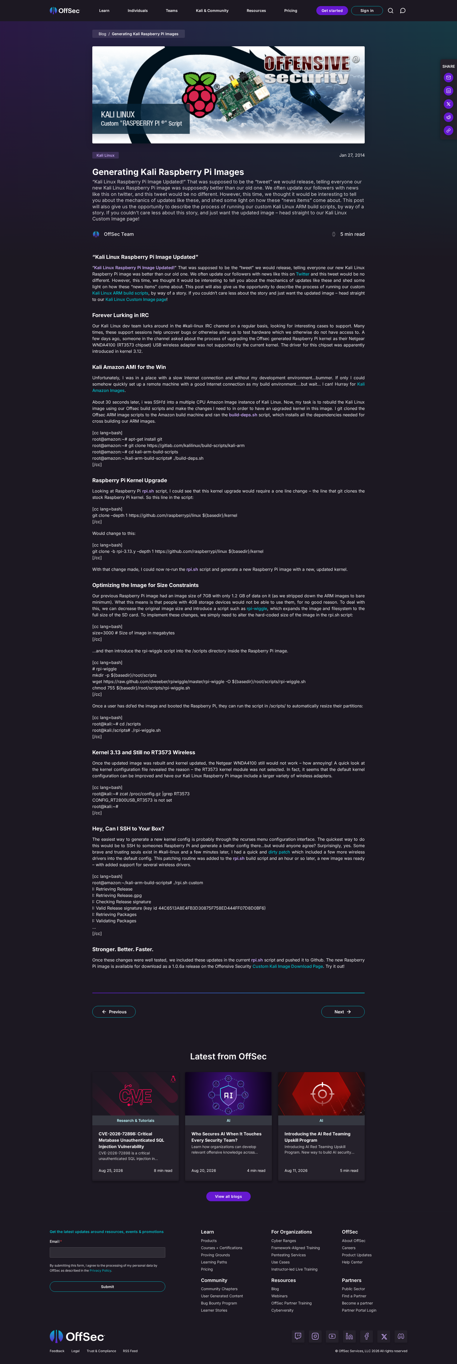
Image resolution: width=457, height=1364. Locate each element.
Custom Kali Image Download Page (288, 966)
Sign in (367, 10)
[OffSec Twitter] (383, 1336)
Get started (332, 10)
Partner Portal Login (359, 1310)
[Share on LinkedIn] (448, 91)
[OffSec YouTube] (332, 1336)
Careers (348, 1247)
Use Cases (280, 1262)
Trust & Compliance (101, 1351)
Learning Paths (214, 1262)
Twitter (302, 274)
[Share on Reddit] (448, 117)
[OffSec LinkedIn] (349, 1336)
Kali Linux (106, 155)
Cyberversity (282, 1310)
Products (209, 1240)
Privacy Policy (100, 1271)
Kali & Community (212, 10)
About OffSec (353, 1240)
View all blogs (228, 1196)
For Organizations (291, 1232)
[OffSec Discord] (401, 1336)
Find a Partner (354, 1296)
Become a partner (357, 1303)
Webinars (279, 1296)
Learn (104, 10)
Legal (75, 1351)
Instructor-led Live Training (294, 1269)
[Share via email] (448, 77)
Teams (172, 10)
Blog (102, 33)
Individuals (138, 10)
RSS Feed (130, 1351)
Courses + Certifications (221, 1247)
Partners (352, 1280)
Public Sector (353, 1288)
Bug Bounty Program (219, 1303)
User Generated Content (222, 1296)
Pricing (290, 10)
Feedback (57, 1351)
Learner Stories (214, 1310)
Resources (256, 10)
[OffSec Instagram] (315, 1336)
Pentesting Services (288, 1255)
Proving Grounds (215, 1255)
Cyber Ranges (283, 1240)
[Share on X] (448, 104)
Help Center (352, 1262)
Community (214, 1280)
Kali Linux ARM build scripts (120, 293)
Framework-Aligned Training (295, 1247)
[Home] (77, 1336)
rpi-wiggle (257, 608)
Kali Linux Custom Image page (136, 299)
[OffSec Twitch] (298, 1336)
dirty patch (279, 852)
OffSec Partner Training (291, 1303)
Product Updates (357, 1255)
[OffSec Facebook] (366, 1336)
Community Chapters (219, 1288)
